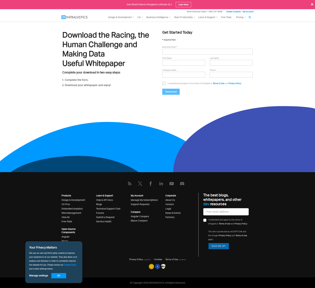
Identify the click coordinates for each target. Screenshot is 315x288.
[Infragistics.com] (78, 17)
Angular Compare (140, 216)
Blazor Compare (139, 220)
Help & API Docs (104, 200)
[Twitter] (140, 183)
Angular (66, 236)
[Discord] (182, 183)
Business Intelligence (157, 17)
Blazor (65, 240)
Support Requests (140, 204)
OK (58, 275)
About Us (170, 200)
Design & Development (73, 200)
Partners (169, 217)
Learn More (183, 4)
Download (171, 91)
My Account (248, 11)
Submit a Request (105, 217)
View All (65, 217)
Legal (168, 208)
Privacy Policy (235, 83)
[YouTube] (171, 183)
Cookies (158, 259)
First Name (167, 58)
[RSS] (129, 183)
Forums (100, 212)
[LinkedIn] (161, 183)
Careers (169, 204)
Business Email (169, 47)
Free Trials (226, 17)
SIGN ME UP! (218, 246)
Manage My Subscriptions (144, 200)
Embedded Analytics (72, 208)
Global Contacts (233, 11)
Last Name (214, 58)
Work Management (71, 212)
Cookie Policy (70, 265)
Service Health (103, 221)
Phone (213, 70)
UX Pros (66, 204)
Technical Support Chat (108, 208)
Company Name (169, 70)
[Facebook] (150, 183)
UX (139, 17)
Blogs (99, 204)
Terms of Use (218, 83)
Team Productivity (183, 17)
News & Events (173, 212)
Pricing (239, 17)
